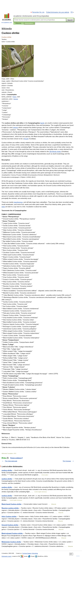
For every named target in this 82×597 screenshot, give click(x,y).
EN (72, 12)
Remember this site (38, 12)
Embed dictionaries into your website (57, 12)
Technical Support (26, 553)
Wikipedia (18, 23)
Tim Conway (67, 461)
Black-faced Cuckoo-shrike (11, 504)
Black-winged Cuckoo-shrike (12, 533)
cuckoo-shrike (7, 470)
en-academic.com (6, 22)
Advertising (35, 553)
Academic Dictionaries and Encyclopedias (31, 16)
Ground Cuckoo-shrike (10, 525)
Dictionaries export (6, 556)
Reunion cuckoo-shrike (10, 508)
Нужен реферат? (16, 458)
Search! (70, 20)
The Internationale (11, 461)
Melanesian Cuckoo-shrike (11, 542)
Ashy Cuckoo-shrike (9, 516)
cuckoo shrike (7, 487)
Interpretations (29, 23)
